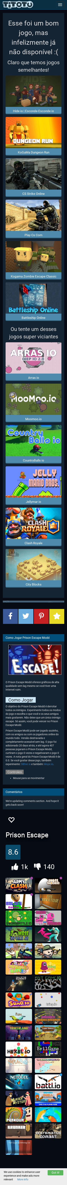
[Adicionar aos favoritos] (56, 616)
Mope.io (48, 764)
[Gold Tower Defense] (48, 1032)
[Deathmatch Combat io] (48, 1131)
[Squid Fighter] (48, 934)
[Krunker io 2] (19, 1131)
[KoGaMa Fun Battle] (19, 1016)
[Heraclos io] (19, 1065)
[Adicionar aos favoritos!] (11, 821)
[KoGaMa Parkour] (19, 1114)
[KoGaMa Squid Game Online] (48, 917)
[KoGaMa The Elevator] (48, 901)
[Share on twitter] (25, 616)
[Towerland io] (19, 1032)
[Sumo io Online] (19, 999)
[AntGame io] (48, 983)
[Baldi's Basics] (19, 901)
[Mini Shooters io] (48, 950)
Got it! (55, 1172)
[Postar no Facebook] (10, 616)
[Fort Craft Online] (19, 950)
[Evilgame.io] (48, 1049)
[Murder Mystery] (19, 1098)
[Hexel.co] (19, 1049)
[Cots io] (19, 983)
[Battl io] (48, 1081)
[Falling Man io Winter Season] (48, 967)
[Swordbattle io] (19, 917)
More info (22, 1179)
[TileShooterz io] (48, 1065)
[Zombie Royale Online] (19, 934)
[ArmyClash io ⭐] (19, 885)
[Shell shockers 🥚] (48, 885)
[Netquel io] (19, 1081)
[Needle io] (48, 1114)
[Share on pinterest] (41, 616)
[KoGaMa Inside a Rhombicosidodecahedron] (48, 1016)
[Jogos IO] (18, 4)
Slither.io (26, 764)
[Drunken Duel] (48, 1098)
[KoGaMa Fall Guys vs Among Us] (19, 1147)
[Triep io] (48, 999)
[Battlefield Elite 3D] (19, 967)
